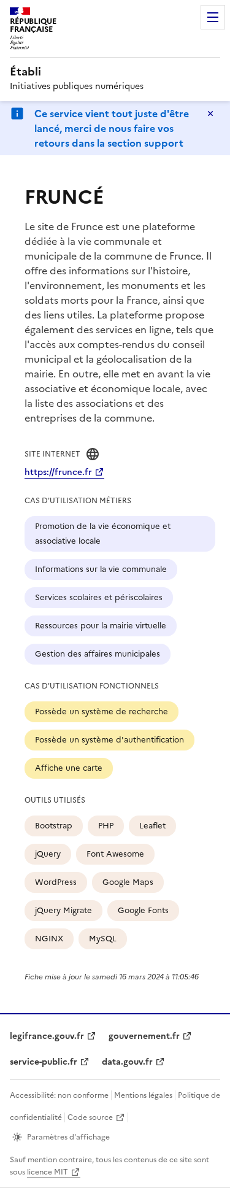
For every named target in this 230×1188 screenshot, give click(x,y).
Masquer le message (210, 113)
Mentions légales (143, 1095)
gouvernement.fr (144, 1036)
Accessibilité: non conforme (59, 1095)
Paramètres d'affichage (68, 1137)
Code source (90, 1117)
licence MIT (47, 1172)
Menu (213, 17)
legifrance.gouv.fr (47, 1036)
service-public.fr (43, 1061)
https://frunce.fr (58, 472)
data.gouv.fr (127, 1061)
